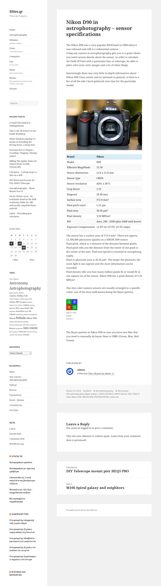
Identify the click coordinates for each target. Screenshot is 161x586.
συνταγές (13, 410)
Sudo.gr (13, 385)
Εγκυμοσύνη (15, 395)
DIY (18, 301)
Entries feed (15, 433)
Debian (12, 302)
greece (12, 308)
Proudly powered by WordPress (81, 510)
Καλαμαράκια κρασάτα (20, 462)
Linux (16, 50)
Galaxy (26, 305)
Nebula (21, 318)
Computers (14, 56)
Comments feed (16, 438)
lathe (26, 311)
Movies (20, 81)
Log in (12, 428)
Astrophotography (18, 34)
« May (15, 259)
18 (24, 247)
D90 (30, 299)
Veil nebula (18, 335)
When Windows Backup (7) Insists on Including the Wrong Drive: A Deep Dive (22, 141)
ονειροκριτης (15, 405)
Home (12, 29)
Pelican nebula (14, 325)
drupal (23, 302)
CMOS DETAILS (14, 299)
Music (16, 71)
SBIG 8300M (30, 328)
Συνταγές (17, 456)
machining (19, 314)
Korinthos (20, 311)
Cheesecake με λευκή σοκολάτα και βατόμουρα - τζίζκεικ (22, 480)
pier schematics (25, 325)
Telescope (22, 331)
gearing (32, 305)
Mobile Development (30, 314)
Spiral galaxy (13, 332)
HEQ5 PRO (29, 308)
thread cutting (32, 332)
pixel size (33, 325)
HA (17, 308)
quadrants (19, 328)
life (30, 311)
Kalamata (12, 311)
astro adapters (14, 279)
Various (13, 88)
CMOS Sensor (24, 299)
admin (88, 390)
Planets (12, 328)
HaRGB (21, 308)
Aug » (32, 259)
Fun (13, 63)
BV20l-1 (21, 293)
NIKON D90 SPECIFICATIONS (18, 322)
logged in (86, 428)
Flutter (20, 305)
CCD (26, 295)
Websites (15, 41)
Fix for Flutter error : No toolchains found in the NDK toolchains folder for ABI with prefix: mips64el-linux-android (22, 202)
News (12, 371)
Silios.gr (16, 11)
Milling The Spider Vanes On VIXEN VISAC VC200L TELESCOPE (23, 164)
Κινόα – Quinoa (16, 400)
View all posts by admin (99, 373)
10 (19, 243)
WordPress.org (16, 443)
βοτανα (12, 390)
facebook (29, 302)
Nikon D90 (31, 318)
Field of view (13, 305)
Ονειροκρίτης (20, 514)
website (26, 334)
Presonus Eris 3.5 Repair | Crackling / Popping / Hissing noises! (23, 153)
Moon (12, 318)
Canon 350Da (16, 295)
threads (11, 335)
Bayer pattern (13, 293)
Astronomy (18, 283)
